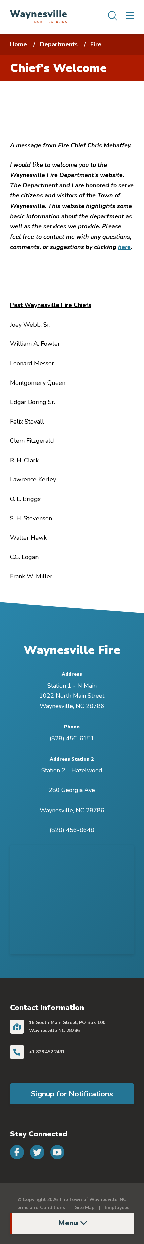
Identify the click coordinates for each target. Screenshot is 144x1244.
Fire (95, 44)
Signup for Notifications (72, 1094)
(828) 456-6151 (72, 738)
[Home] (38, 16)
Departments (59, 44)
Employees (117, 1207)
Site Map (85, 1207)
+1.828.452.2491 (47, 1052)
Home (18, 44)
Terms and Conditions (40, 1207)
